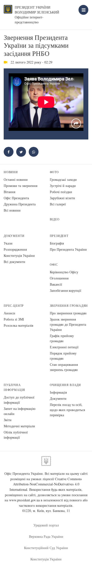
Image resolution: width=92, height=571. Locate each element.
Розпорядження (15, 249)
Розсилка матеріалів (18, 325)
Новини (11, 172)
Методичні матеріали (19, 426)
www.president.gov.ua (24, 500)
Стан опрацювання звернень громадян (64, 367)
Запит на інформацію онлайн (19, 411)
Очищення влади (65, 385)
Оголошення (59, 278)
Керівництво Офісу (64, 272)
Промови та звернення (20, 185)
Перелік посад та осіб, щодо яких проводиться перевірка (67, 409)
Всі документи (14, 261)
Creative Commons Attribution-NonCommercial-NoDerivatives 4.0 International (46, 484)
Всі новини (12, 210)
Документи (14, 236)
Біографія (57, 243)
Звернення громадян (69, 306)
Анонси (9, 313)
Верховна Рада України (46, 536)
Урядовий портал (46, 525)
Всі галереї (58, 204)
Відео (55, 219)
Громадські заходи (63, 179)
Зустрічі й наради (63, 185)
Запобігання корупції (65, 290)
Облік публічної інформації (16, 435)
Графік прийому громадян (62, 338)
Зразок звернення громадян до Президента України (68, 324)
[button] (21, 152)
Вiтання (9, 191)
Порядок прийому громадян (63, 356)
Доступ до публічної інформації (19, 400)
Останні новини (16, 179)
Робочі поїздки (61, 191)
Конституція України (19, 255)
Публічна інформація (14, 387)
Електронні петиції (64, 347)
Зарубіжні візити (62, 198)
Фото (54, 172)
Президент (59, 236)
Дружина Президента (20, 204)
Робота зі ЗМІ (14, 319)
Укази (8, 243)
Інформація (58, 392)
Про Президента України (68, 249)
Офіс (54, 264)
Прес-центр (14, 306)
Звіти (8, 419)
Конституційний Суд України (46, 547)
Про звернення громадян (68, 313)
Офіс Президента (16, 198)
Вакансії (56, 284)
